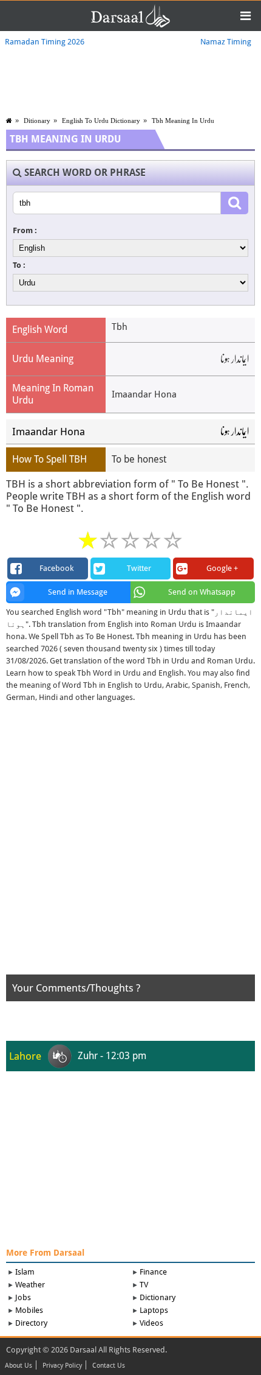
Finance (153, 1271)
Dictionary (157, 1297)
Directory (31, 1323)
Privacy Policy (62, 1366)
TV (144, 1284)
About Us (18, 1366)
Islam (25, 1271)
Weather (30, 1284)
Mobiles (29, 1310)
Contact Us (108, 1366)
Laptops (154, 1310)
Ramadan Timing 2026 (44, 41)
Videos (151, 1323)
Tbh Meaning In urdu (183, 120)
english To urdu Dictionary (101, 120)
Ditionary (37, 120)
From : (25, 230)
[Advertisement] (130, 843)
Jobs (23, 1297)
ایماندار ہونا (234, 431)
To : (19, 265)
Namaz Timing (225, 41)
